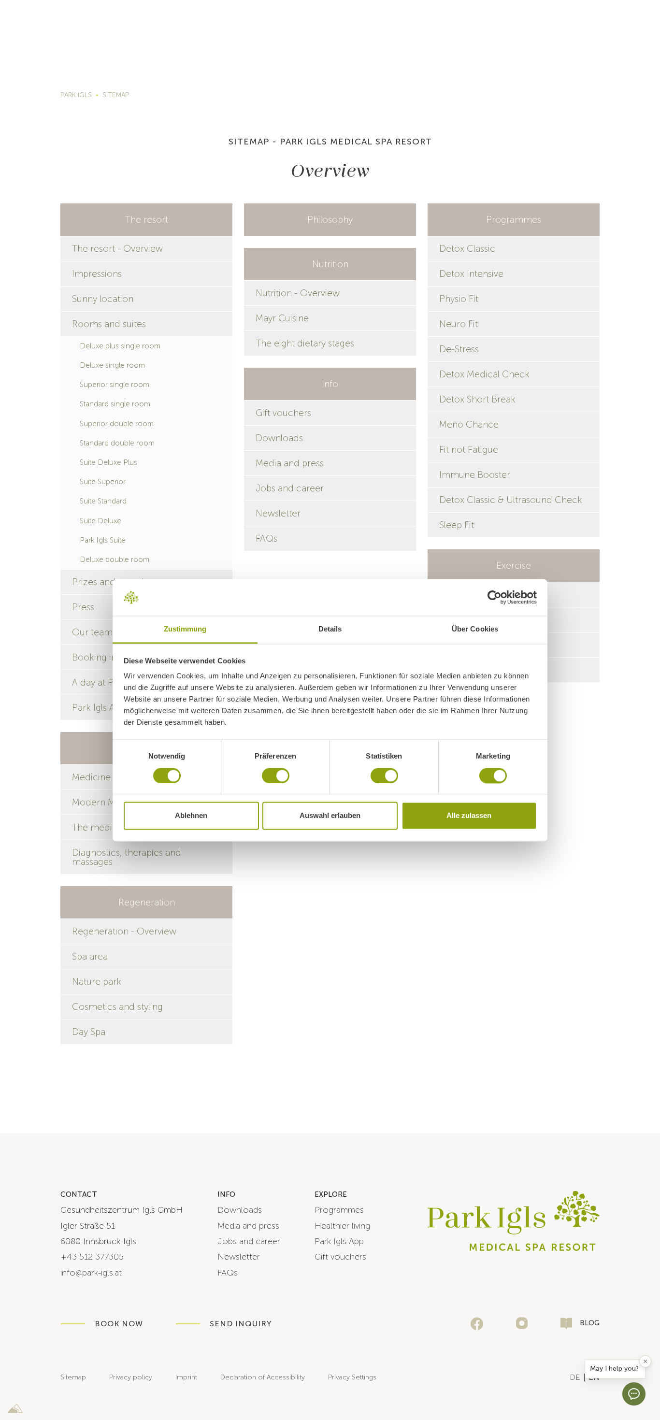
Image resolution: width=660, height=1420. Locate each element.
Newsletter (278, 513)
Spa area (90, 956)
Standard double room (117, 443)
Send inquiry (241, 1323)
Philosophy (330, 219)
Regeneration (146, 902)
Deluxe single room (112, 365)
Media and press (290, 463)
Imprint (186, 1377)
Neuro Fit (458, 324)
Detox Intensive (471, 273)
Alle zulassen (468, 816)
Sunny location (102, 298)
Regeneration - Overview (124, 931)
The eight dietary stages (305, 343)
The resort (146, 219)
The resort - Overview (117, 248)
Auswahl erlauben (330, 816)
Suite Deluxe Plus (108, 462)
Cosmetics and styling (117, 1006)
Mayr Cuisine (282, 318)
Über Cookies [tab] (475, 629)
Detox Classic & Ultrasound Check (510, 499)
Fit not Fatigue (468, 449)
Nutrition (330, 264)
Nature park (96, 981)
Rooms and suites (109, 324)
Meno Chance (469, 424)
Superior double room (117, 423)
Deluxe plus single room (120, 346)
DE (575, 1377)
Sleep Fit (456, 525)
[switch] (275, 775)
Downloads (279, 438)
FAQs (266, 538)
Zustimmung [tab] (185, 629)
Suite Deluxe (100, 520)
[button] (615, 1369)
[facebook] (477, 1324)
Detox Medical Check (484, 374)
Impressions (97, 273)
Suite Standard (103, 501)
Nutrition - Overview (298, 293)
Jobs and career (290, 488)
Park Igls (76, 95)
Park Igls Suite (103, 540)
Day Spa (88, 1031)
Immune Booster (474, 474)
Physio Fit (458, 298)
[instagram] (521, 1323)
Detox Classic (467, 248)
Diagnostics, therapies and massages (126, 857)
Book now (119, 1323)
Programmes (513, 219)
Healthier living (342, 1225)
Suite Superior (103, 481)
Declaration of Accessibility (262, 1377)
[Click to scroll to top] (647, 1334)
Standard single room (115, 404)
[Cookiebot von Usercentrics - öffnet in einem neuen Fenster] (494, 597)
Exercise (513, 565)
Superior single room (114, 384)
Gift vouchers (283, 412)
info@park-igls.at (91, 1272)
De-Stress (459, 349)
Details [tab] (330, 629)
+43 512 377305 (92, 1256)
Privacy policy (130, 1377)
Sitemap (115, 95)
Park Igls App (339, 1241)
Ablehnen (191, 816)
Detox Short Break (477, 399)
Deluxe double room (114, 559)
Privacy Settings (352, 1377)
